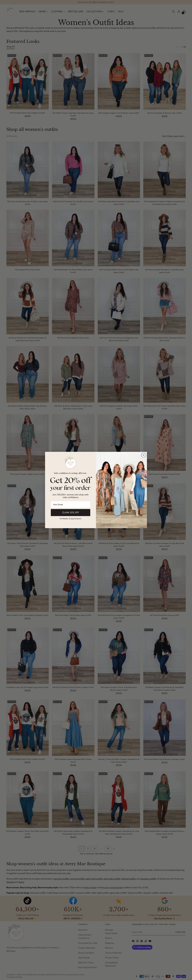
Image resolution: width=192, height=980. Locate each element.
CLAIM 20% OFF (70, 512)
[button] (70, 518)
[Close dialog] (143, 455)
